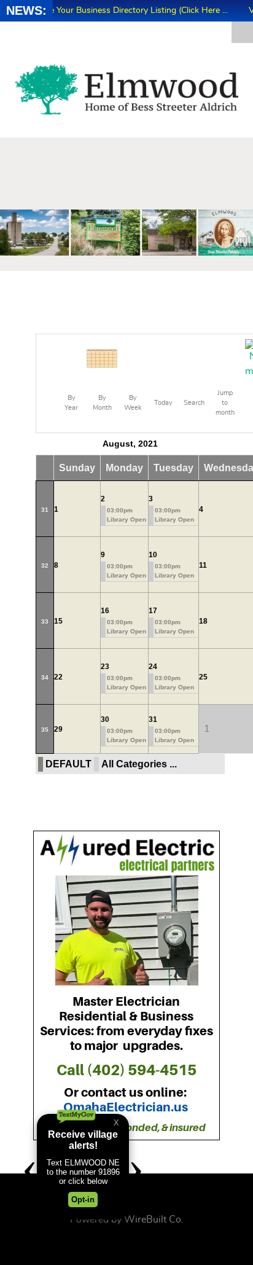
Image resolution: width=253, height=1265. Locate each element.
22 (58, 677)
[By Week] (132, 357)
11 (203, 565)
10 (153, 554)
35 (45, 729)
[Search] (194, 357)
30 (105, 719)
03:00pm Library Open (126, 515)
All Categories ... (139, 764)
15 (58, 621)
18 (203, 621)
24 (153, 666)
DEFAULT (68, 764)
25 (203, 677)
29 (58, 729)
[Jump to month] (224, 357)
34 (45, 677)
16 (105, 610)
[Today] (163, 357)
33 (45, 621)
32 (45, 565)
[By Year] (71, 357)
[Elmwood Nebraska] (126, 90)
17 (153, 610)
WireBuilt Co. (154, 1219)
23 (105, 666)
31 (45, 509)
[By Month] (102, 357)
